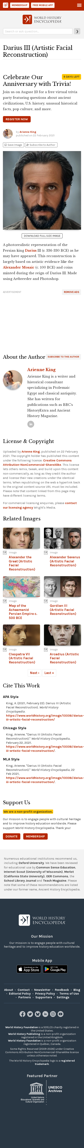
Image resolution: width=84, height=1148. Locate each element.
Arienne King (28, 132)
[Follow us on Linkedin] (45, 1016)
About (8, 990)
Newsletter (42, 990)
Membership (20, 5)
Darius (31, 250)
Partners (24, 997)
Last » (49, 673)
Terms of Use (69, 993)
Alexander (12, 267)
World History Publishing (24, 1034)
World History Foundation (21, 1027)
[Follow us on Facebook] (23, 1016)
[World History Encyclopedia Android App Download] (55, 969)
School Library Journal (20, 880)
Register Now (17, 119)
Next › (34, 673)
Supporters (43, 997)
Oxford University (31, 863)
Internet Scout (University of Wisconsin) (33, 872)
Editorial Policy (20, 993)
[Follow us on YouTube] (61, 1016)
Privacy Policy (45, 993)
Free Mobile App (43, 5)
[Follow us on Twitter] (30, 1016)
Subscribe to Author (40, 145)
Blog (76, 990)
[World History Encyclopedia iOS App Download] (29, 969)
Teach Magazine (54, 880)
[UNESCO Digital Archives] (42, 1092)
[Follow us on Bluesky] (38, 1016)
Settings (63, 997)
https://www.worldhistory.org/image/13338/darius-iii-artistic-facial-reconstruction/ (45, 718)
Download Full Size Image (42, 235)
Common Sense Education (55, 867)
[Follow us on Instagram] (53, 1016)
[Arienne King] (30, 424)
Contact (24, 990)
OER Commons (57, 876)
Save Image (13, 145)
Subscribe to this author (63, 356)
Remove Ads (71, 292)
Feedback (62, 990)
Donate (12, 836)
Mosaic (28, 267)
